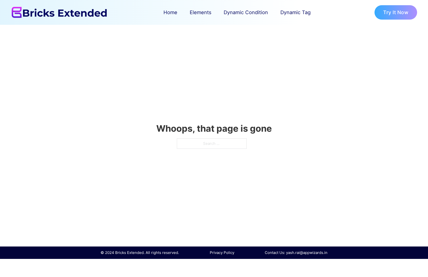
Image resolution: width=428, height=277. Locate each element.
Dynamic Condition (246, 12)
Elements (200, 12)
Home (170, 12)
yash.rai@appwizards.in (306, 252)
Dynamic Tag (295, 12)
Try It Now (395, 12)
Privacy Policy (222, 252)
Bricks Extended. (130, 252)
